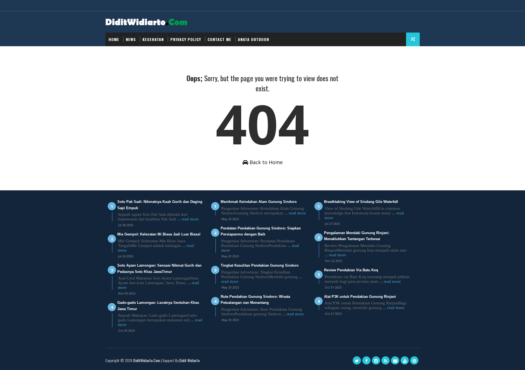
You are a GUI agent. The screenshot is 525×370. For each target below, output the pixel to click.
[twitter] (357, 360)
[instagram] (376, 360)
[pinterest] (414, 360)
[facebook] (366, 360)
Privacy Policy (185, 39)
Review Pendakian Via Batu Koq (351, 270)
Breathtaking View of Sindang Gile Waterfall (361, 202)
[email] (395, 360)
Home (114, 39)
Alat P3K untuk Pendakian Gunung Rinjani (360, 297)
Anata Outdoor (253, 39)
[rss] (385, 360)
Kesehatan (153, 39)
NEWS (131, 39)
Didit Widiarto (189, 360)
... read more (188, 219)
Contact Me (219, 39)
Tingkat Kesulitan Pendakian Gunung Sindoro (260, 265)
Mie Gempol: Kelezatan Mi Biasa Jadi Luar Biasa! (158, 234)
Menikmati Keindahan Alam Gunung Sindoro (259, 202)
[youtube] (405, 360)
